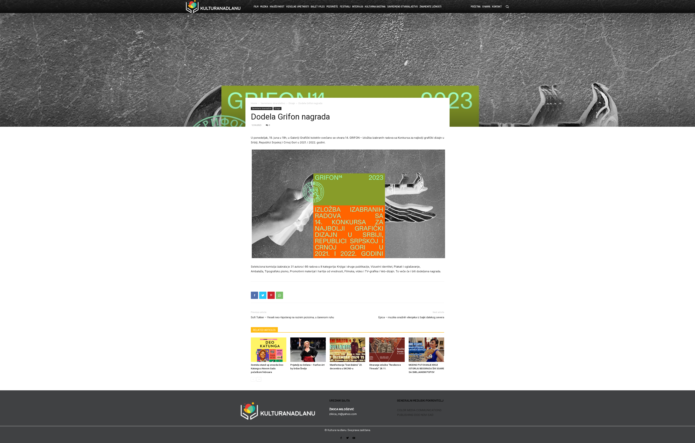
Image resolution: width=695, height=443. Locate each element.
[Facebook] (254, 295)
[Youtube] (354, 438)
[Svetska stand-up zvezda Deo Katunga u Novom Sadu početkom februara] (268, 349)
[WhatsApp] (279, 295)
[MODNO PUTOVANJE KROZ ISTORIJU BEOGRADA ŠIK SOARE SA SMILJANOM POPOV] (426, 349)
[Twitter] (262, 295)
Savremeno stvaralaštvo (273, 103)
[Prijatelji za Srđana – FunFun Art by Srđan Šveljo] (308, 349)
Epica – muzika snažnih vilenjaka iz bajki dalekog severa (411, 317)
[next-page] (259, 379)
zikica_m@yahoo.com (343, 414)
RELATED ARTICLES (264, 330)
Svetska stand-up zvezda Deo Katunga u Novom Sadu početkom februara (267, 368)
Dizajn (292, 103)
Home (254, 103)
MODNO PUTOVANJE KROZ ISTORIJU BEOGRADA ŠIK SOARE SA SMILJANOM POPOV (426, 368)
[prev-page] (253, 379)
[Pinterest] (271, 295)
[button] (507, 6)
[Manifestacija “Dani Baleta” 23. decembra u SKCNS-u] (347, 349)
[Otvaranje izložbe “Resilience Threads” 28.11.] (387, 349)
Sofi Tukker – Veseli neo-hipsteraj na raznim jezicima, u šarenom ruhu (292, 317)
